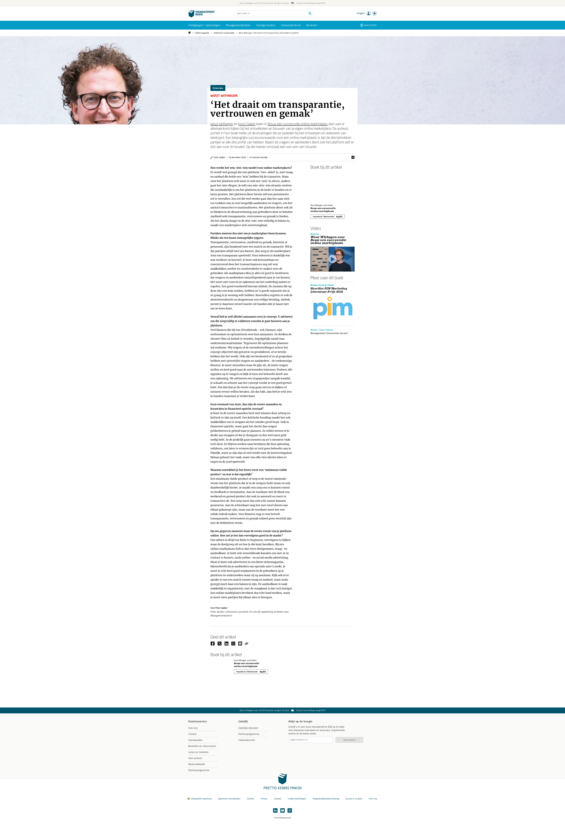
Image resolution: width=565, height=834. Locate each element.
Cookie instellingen (297, 799)
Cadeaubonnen (246, 740)
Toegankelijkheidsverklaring (325, 799)
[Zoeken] (310, 13)
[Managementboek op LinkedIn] (275, 810)
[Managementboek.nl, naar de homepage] (201, 16)
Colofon (250, 799)
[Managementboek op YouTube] (282, 810)
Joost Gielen (246, 124)
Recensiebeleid (196, 764)
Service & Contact (354, 799)
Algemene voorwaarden (229, 799)
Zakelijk (243, 721)
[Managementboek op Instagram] (290, 810)
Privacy (264, 799)
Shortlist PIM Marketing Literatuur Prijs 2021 (328, 290)
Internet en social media (224, 33)
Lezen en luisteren (198, 752)
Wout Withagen (221, 124)
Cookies (277, 799)
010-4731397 (370, 25)
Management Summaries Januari (329, 333)
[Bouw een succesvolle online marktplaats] (320, 186)
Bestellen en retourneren (202, 746)
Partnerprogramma (198, 770)
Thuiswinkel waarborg (201, 799)
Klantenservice (197, 721)
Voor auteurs (195, 758)
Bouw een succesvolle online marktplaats (298, 124)
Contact (192, 734)
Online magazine (202, 33)
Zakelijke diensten (248, 728)
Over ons (193, 728)
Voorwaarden (195, 740)
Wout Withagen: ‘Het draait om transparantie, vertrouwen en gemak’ (269, 33)
